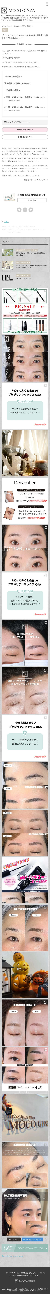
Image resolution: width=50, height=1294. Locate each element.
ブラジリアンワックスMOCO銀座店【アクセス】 (21, 1273)
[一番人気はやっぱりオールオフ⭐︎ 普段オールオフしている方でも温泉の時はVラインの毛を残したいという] (25, 595)
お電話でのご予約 (24, 137)
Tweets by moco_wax (12, 1256)
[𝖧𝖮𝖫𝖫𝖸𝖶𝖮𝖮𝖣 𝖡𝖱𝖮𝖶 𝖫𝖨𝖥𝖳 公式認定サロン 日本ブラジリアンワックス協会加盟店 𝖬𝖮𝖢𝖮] (25, 785)
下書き (6, 222)
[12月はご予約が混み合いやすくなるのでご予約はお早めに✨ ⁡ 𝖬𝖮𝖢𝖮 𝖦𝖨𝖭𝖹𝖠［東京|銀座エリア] (25, 501)
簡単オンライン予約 (24, 130)
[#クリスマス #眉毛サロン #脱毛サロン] (25, 453)
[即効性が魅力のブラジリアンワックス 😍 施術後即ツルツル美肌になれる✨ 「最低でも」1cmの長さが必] (25, 738)
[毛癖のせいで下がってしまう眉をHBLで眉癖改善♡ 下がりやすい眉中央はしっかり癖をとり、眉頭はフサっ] (25, 1165)
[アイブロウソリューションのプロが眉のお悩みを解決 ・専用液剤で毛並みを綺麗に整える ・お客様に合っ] (25, 548)
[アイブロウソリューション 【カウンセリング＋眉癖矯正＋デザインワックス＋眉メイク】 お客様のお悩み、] (25, 358)
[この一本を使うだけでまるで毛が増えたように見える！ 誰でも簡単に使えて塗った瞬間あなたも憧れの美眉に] (25, 880)
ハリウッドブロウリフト (23, 278)
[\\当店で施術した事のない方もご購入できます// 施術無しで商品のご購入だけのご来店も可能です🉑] (25, 311)
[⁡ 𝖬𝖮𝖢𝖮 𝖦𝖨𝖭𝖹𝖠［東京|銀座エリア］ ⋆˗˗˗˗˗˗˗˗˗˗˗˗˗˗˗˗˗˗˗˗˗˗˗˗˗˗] (25, 406)
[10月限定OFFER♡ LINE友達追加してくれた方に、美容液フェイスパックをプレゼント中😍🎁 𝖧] (25, 975)
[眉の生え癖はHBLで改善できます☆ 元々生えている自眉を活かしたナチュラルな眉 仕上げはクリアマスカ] (25, 1212)
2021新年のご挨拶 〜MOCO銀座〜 (21, 226)
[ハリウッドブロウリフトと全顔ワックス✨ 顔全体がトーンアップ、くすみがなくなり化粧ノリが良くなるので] (25, 928)
